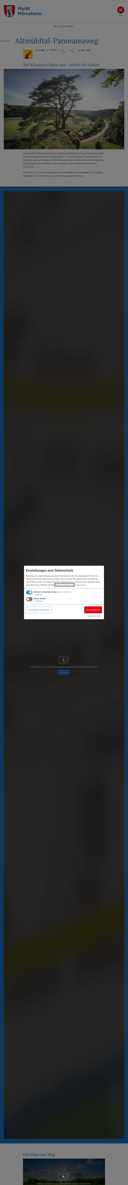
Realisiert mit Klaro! (94, 616)
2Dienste (38, 601)
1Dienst (38, 594)
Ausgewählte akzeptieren (39, 610)
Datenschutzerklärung (64, 585)
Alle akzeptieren (93, 610)
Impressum (80, 585)
